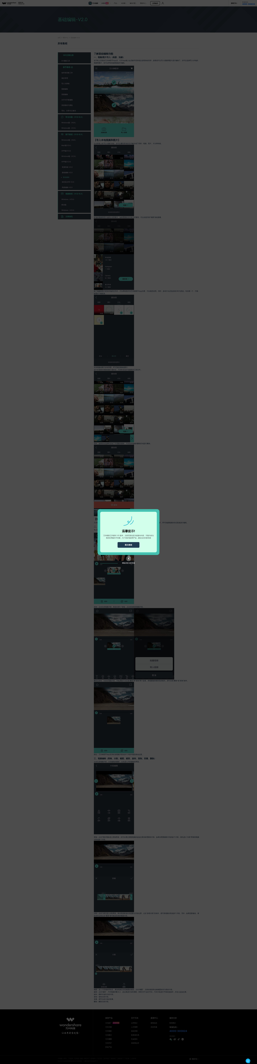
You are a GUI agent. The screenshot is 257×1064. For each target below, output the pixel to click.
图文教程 (128, 545)
